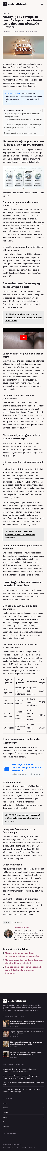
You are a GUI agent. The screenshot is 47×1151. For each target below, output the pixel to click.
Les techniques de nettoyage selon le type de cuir (24, 120)
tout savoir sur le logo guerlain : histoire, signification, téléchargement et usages (22, 1090)
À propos (6, 922)
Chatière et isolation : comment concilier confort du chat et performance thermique (24, 970)
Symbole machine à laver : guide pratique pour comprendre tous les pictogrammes (19, 1070)
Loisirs (5, 1117)
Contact (32, 1148)
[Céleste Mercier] (8, 933)
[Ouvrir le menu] (42, 4)
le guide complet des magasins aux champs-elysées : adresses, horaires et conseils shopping (22, 1077)
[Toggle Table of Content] (39, 110)
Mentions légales (8, 1148)
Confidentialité (22, 1148)
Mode (5, 1103)
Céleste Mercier (21, 927)
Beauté (5, 1112)
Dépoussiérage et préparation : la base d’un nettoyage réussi (22, 115)
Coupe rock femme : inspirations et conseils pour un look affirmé (23, 1084)
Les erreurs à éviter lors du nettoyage (21, 133)
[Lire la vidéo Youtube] (23, 337)
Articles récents (17, 922)
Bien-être (6, 1126)
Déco (5, 1122)
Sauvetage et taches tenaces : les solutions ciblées (23, 129)
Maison (6, 14)
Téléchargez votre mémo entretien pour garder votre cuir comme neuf (26, 767)
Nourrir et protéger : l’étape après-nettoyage (23, 125)
